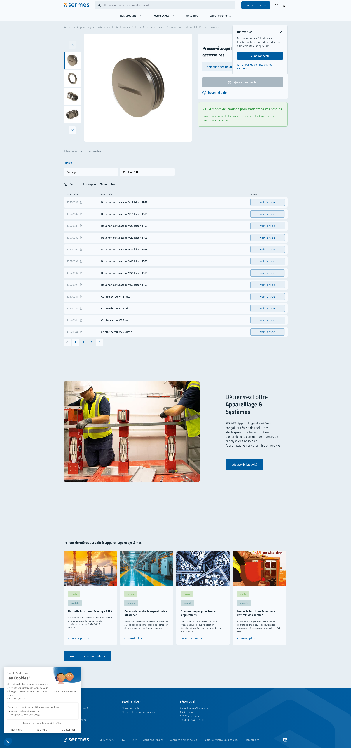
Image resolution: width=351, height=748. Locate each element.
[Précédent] (67, 342)
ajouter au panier (246, 82)
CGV (134, 740)
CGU (123, 740)
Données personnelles (183, 740)
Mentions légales (152, 740)
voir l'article (267, 202)
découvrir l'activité (244, 465)
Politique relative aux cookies (221, 740)
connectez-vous (256, 5)
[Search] (99, 5)
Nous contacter (131, 708)
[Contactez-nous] (276, 5)
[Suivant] (72, 130)
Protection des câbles (125, 27)
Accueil (68, 27)
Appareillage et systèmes (92, 27)
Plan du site (252, 740)
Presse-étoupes (152, 27)
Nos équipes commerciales (138, 712)
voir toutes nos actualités (87, 656)
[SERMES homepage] (76, 5)
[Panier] (284, 5)
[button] (91, 172)
